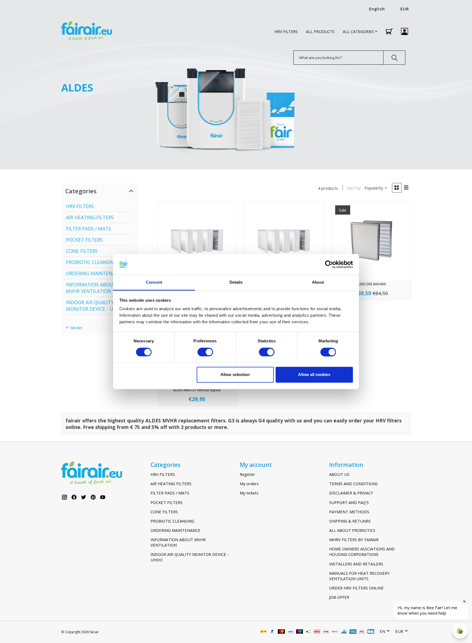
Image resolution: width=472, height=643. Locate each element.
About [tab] (318, 282)
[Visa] (290, 632)
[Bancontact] (308, 632)
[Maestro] (299, 632)
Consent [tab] (154, 282)
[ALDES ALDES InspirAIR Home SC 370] (283, 241)
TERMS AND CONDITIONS (353, 483)
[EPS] (361, 632)
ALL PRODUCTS (320, 31)
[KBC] (344, 632)
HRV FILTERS (286, 31)
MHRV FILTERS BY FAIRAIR (354, 539)
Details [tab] (236, 282)
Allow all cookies (314, 374)
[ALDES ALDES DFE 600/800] (371, 241)
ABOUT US (339, 474)
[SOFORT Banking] (317, 632)
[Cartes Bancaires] (370, 632)
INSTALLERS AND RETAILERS (356, 564)
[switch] (205, 352)
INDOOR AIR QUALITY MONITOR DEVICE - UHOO (95, 305)
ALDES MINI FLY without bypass (197, 390)
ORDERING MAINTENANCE (95, 273)
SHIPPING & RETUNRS (350, 521)
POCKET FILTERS (84, 239)
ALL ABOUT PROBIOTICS (352, 530)
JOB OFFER (339, 597)
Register (247, 474)
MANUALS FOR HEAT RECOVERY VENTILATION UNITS (359, 575)
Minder (75, 327)
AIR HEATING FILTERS (90, 217)
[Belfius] (335, 632)
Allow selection (235, 374)
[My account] (404, 31)
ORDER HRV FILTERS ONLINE (356, 588)
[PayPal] (272, 632)
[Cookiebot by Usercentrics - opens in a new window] (329, 264)
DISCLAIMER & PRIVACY (351, 493)
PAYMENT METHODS (349, 511)
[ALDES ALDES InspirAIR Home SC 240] (197, 241)
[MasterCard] (281, 632)
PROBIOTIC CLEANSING (91, 262)
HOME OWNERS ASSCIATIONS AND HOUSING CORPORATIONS (362, 551)
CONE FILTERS (82, 251)
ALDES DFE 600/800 (371, 284)
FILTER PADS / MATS (88, 228)
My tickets (249, 493)
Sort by (354, 188)
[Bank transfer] (326, 632)
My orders (249, 483)
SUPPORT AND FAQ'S (349, 502)
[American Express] (352, 632)
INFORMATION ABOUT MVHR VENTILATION (91, 287)
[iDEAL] (263, 632)
